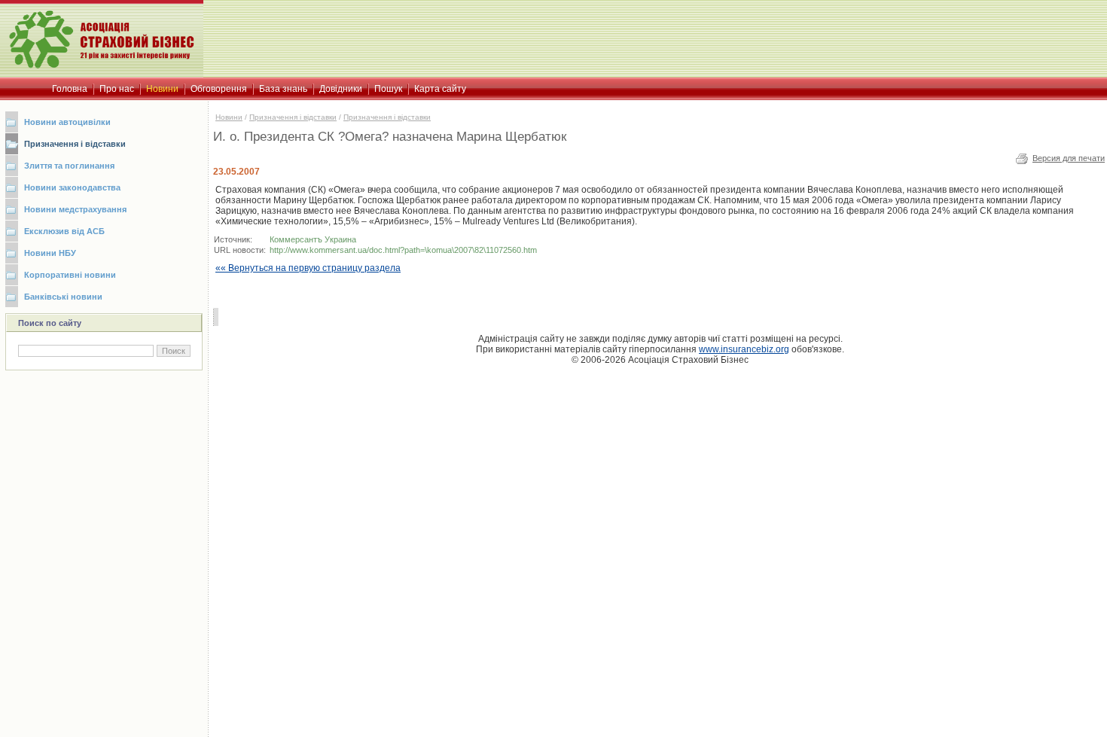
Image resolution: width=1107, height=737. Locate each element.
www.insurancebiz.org (744, 349)
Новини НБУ (50, 252)
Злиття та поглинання (69, 165)
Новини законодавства (72, 187)
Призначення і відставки (75, 143)
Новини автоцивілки (67, 121)
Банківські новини (63, 296)
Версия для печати (1068, 158)
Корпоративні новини (70, 274)
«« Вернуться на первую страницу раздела (308, 268)
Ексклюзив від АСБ (64, 231)
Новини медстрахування (75, 209)
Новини (228, 117)
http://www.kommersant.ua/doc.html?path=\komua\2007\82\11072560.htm (403, 249)
